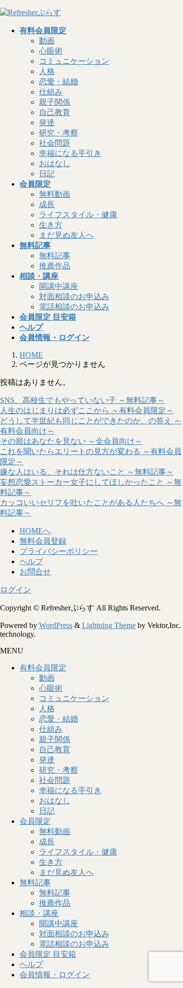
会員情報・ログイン (55, 974)
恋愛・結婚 (58, 81)
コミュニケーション (74, 61)
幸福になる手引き (70, 153)
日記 (47, 174)
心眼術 (50, 51)
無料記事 (54, 255)
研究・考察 (58, 133)
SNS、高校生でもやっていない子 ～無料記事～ (82, 400)
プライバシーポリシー (59, 551)
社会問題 (54, 143)
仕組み (50, 92)
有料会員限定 (43, 668)
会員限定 (35, 821)
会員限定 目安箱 (48, 954)
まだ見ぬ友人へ (66, 235)
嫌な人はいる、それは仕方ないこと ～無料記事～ (87, 472)
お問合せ (35, 572)
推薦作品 (54, 266)
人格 (47, 71)
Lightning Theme (109, 625)
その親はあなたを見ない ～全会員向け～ (71, 441)
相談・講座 (39, 913)
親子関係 (54, 102)
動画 (47, 41)
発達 (47, 122)
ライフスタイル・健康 (78, 214)
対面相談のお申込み (74, 296)
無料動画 (54, 194)
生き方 (50, 225)
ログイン (15, 590)
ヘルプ (31, 561)
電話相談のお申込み (74, 307)
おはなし (54, 163)
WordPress (55, 625)
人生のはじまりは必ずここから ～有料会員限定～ (87, 410)
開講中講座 (58, 286)
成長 (47, 204)
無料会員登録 (43, 541)
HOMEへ (35, 531)
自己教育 (54, 112)
